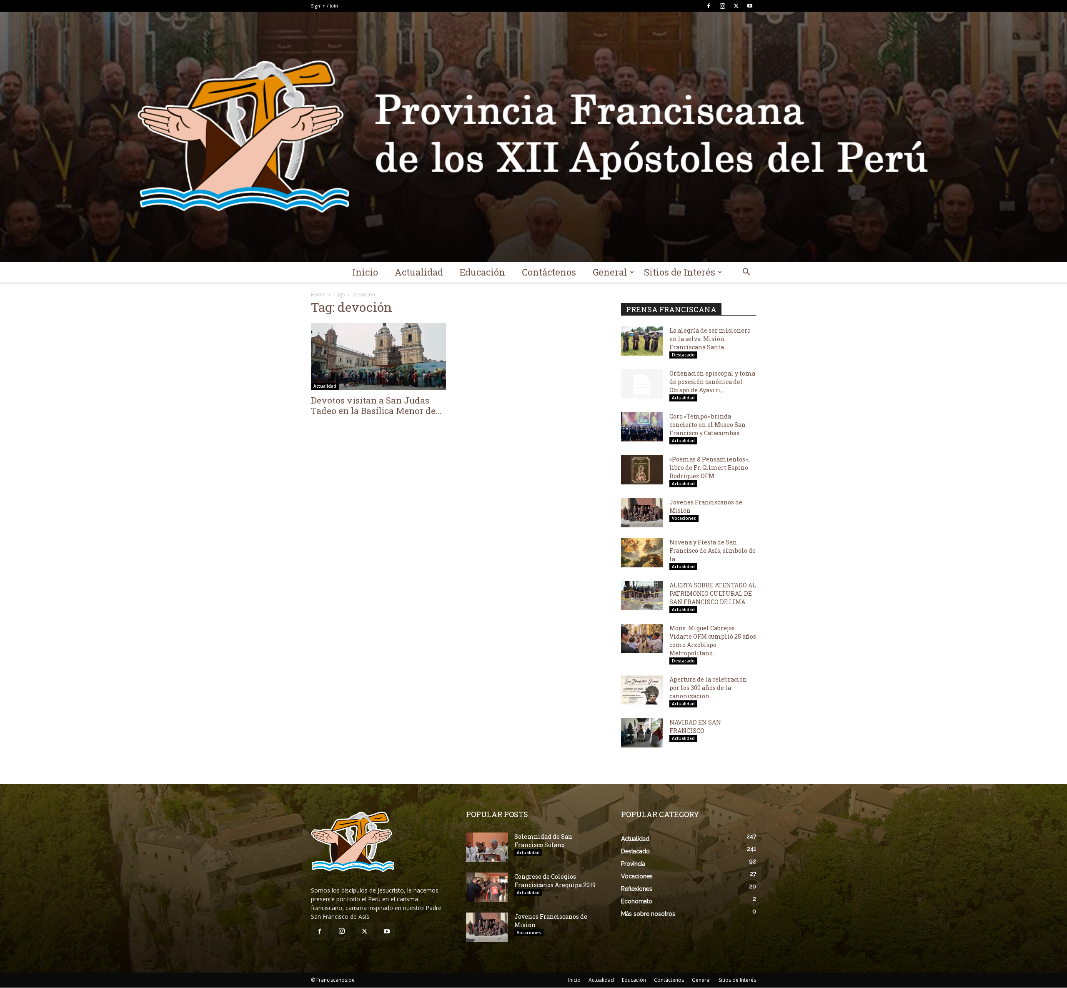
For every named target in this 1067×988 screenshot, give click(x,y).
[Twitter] (736, 6)
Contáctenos (549, 272)
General (610, 272)
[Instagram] (722, 6)
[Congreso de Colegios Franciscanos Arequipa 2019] (487, 887)
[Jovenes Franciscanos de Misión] (642, 512)
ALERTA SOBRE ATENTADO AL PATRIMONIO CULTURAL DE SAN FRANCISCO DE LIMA (712, 593)
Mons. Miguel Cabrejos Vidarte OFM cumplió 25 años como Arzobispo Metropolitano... (712, 640)
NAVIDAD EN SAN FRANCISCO (695, 726)
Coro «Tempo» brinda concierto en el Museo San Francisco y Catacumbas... (707, 424)
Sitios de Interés (679, 272)
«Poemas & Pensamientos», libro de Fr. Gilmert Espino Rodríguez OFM (709, 467)
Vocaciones (684, 518)
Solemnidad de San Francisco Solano (543, 841)
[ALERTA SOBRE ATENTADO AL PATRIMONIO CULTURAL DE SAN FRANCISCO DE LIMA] (642, 595)
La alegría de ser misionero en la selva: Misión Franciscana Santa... (710, 338)
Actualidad (419, 272)
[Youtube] (750, 6)
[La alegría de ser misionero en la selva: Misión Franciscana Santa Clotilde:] (642, 341)
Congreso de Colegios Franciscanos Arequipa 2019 (555, 881)
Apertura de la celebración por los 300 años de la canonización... (708, 687)
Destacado (683, 355)
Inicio (365, 272)
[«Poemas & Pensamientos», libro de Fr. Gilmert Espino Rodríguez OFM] (642, 469)
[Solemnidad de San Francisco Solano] (487, 847)
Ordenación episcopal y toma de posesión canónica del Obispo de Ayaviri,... (712, 381)
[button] (746, 273)
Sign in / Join (324, 6)
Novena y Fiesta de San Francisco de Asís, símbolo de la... (712, 550)
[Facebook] (708, 6)
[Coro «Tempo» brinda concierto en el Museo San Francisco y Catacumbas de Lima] (642, 426)
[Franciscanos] (533, 137)
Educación (482, 272)
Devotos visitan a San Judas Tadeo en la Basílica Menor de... (376, 405)
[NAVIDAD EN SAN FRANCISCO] (642, 732)
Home (318, 294)
